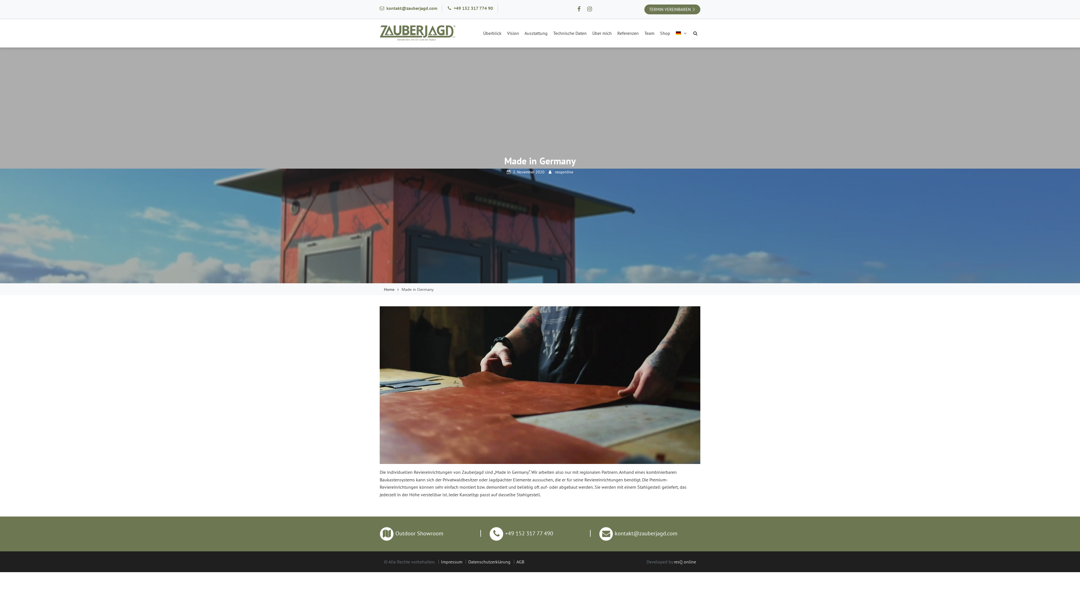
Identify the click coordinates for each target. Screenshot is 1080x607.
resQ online (685, 562)
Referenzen (628, 33)
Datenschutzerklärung (489, 562)
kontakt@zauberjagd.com (411, 8)
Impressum (451, 562)
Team (649, 33)
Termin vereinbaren (670, 9)
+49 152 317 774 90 (473, 8)
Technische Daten (570, 33)
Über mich (602, 33)
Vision (513, 33)
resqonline (564, 172)
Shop (665, 33)
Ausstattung (536, 33)
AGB (520, 562)
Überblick (492, 33)
